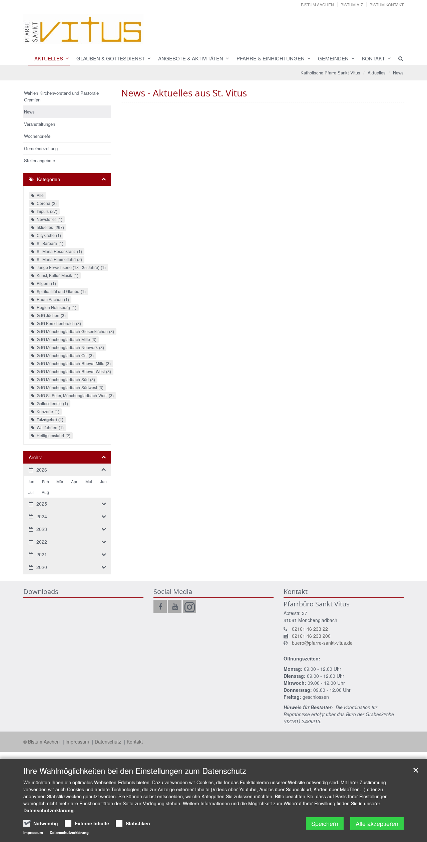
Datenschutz (108, 741)
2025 (41, 503)
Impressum (77, 741)
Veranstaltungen (39, 124)
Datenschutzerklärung (48, 810)
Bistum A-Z (352, 4)
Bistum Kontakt (387, 4)
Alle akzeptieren (377, 823)
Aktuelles (48, 58)
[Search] (398, 58)
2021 (41, 554)
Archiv (35, 457)
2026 (41, 469)
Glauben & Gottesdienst (110, 58)
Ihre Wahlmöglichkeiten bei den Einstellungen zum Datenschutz (134, 771)
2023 (41, 529)
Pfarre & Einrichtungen (271, 58)
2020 (41, 567)
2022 (41, 541)
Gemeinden (333, 58)
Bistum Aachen (317, 4)
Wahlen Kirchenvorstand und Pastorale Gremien (61, 96)
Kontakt (373, 58)
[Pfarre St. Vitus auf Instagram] (189, 606)
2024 (41, 516)
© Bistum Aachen (42, 741)
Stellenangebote (39, 160)
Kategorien (48, 179)
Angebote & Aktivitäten (190, 58)
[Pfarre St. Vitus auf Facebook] (160, 606)
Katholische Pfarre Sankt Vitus (330, 72)
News (398, 72)
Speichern (324, 823)
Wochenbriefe (37, 136)
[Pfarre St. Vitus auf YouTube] (174, 606)
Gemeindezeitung (41, 148)
